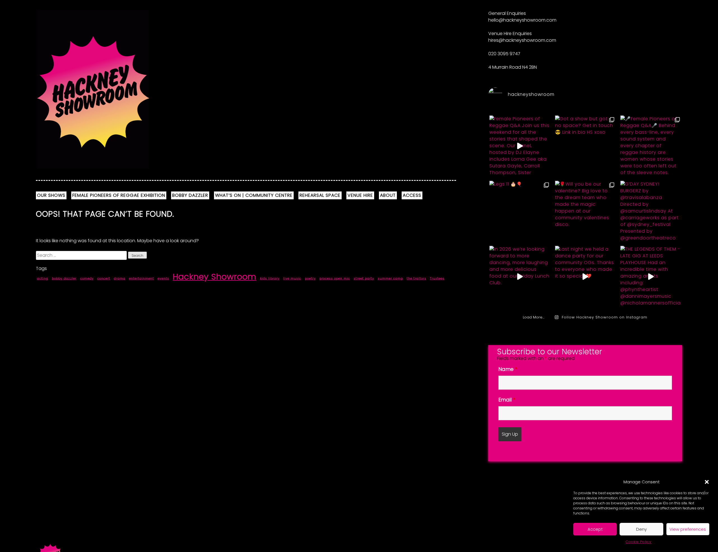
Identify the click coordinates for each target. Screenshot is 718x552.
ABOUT (388, 195)
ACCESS (412, 195)
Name (507, 369)
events (163, 278)
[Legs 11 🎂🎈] (519, 211)
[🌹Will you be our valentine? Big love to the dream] (585, 211)
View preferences (687, 529)
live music (292, 278)
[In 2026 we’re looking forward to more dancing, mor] (519, 276)
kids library (270, 278)
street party (364, 278)
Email (506, 399)
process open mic (334, 278)
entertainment (141, 278)
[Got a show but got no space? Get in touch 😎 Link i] (585, 146)
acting (42, 278)
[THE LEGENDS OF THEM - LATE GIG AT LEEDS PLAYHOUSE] (650, 276)
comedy (87, 278)
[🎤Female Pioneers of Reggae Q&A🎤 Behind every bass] (650, 146)
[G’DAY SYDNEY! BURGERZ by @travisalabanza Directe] (650, 211)
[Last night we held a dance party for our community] (585, 276)
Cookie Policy (639, 541)
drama (119, 278)
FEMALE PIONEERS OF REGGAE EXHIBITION (118, 195)
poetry (310, 278)
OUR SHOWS (51, 195)
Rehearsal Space (320, 195)
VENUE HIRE (360, 195)
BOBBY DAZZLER (190, 195)
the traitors (416, 278)
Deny (641, 529)
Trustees (437, 278)
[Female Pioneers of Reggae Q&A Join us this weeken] (519, 146)
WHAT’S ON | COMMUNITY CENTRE (254, 195)
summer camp (390, 278)
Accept (595, 529)
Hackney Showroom (214, 276)
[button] (707, 482)
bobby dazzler (64, 278)
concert (103, 278)
